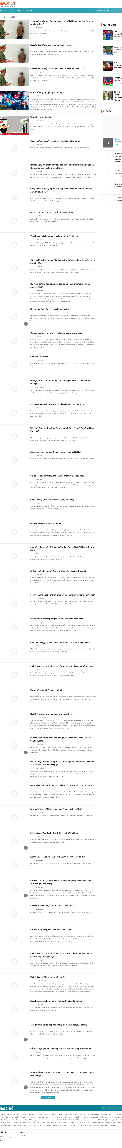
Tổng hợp (22, 1135)
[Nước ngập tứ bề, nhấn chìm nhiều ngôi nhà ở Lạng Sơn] (108, 142)
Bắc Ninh (73, 1125)
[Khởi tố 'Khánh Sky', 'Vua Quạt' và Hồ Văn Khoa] (14, 913)
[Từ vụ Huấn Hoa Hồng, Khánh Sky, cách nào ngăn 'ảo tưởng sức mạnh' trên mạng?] (14, 1080)
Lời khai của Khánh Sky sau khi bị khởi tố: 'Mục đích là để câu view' (61, 785)
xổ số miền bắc (16, 1122)
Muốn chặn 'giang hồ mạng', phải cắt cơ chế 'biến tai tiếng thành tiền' (62, 595)
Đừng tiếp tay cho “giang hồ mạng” (46, 93)
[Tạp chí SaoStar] (116, 71)
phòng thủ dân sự (84, 1114)
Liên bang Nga (50, 1120)
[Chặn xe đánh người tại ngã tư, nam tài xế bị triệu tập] (14, 149)
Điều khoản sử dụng (5, 1137)
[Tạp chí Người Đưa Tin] (116, 165)
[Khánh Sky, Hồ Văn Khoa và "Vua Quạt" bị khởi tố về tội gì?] (14, 864)
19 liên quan (39, 290)
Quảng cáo (3, 1141)
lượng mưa (88, 1125)
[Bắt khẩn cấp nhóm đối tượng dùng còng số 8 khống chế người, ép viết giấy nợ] (108, 95)
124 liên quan (41, 120)
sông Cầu (39, 1114)
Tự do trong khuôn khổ (40, 117)
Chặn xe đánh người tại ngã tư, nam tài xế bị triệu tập (55, 141)
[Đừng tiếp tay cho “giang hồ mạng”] (14, 100)
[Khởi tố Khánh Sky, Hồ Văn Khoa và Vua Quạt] (14, 937)
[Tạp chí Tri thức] (31, 503)
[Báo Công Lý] (32, 144)
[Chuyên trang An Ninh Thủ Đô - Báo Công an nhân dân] (31, 435)
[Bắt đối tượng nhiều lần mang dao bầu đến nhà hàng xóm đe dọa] (14, 1056)
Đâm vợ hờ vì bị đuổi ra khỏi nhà (45, 523)
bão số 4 (41, 1125)
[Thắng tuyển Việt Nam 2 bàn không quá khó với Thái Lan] (108, 81)
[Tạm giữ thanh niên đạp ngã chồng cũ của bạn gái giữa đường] (14, 1032)
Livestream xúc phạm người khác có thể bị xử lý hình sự (56, 1001)
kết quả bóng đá (103, 1120)
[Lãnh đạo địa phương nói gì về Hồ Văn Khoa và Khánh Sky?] (14, 626)
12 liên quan (38, 646)
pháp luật (53, 1114)
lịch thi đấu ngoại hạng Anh (95, 1122)
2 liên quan (39, 27)
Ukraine (93, 1120)
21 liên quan (39, 144)
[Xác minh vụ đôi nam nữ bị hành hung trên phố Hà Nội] (14, 460)
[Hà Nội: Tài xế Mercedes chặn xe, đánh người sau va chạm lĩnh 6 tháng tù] (14, 388)
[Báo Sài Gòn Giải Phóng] (32, 240)
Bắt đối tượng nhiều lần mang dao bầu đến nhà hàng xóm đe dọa (60, 1049)
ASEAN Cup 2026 (74, 1120)
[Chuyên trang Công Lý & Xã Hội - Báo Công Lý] (31, 48)
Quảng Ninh (17, 1125)
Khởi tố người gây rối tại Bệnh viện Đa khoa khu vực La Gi (57, 69)
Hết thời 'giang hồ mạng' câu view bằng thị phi (52, 714)
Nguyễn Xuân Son (39, 1120)
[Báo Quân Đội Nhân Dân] (33, 360)
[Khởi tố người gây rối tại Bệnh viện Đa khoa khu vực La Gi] (14, 76)
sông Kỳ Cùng (117, 1114)
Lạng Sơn (86, 1117)
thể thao (36, 1122)
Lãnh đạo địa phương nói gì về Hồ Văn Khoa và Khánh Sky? (57, 619)
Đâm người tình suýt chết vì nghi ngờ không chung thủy (56, 333)
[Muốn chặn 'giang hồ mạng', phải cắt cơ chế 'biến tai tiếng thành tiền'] (14, 603)
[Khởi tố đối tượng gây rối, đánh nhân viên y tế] (14, 53)
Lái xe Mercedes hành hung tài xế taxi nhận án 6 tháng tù (57, 404)
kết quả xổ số (24, 1117)
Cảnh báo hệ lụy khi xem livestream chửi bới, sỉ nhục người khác (60, 643)
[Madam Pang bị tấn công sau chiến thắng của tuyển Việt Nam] (108, 66)
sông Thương (27, 1122)
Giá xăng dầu (85, 1120)
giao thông (94, 1117)
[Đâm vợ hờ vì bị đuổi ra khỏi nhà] (14, 531)
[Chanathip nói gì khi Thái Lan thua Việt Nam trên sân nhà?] (108, 50)
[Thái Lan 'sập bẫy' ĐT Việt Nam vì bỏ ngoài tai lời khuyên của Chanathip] (108, 35)
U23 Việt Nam (5, 1122)
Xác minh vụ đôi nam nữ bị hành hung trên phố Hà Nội (55, 452)
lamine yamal (45, 1122)
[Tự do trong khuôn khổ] (14, 125)
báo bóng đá (95, 1114)
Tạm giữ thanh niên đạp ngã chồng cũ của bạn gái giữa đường (58, 1025)
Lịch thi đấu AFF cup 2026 (24, 1120)
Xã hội (3, 1114)
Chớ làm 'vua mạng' (39, 357)
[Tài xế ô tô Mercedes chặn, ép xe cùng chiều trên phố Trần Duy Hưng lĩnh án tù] (14, 436)
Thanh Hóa (41, 1117)
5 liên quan (39, 171)
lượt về (46, 1114)
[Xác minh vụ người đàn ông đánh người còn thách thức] (108, 201)
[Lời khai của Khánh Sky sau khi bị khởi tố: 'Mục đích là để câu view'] (14, 793)
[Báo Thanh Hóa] (33, 121)
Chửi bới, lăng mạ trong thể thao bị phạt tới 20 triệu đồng (57, 476)
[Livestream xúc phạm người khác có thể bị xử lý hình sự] (14, 1009)
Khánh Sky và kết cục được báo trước (47, 977)
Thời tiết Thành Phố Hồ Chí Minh (61, 1117)
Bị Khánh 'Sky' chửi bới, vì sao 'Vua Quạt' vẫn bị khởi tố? (56, 809)
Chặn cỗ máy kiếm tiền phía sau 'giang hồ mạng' (52, 500)
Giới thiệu (2, 1135)
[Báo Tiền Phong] (32, 290)
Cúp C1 (48, 1117)
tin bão (80, 1125)
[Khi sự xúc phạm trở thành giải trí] (14, 698)
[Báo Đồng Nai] (32, 96)
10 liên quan (40, 387)
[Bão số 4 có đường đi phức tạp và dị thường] (108, 174)
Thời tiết (65, 1125)
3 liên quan (39, 239)
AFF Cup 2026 (81, 1122)
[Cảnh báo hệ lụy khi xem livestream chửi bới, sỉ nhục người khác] (14, 650)
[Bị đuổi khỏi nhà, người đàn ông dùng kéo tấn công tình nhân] (14, 579)
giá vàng (64, 1122)
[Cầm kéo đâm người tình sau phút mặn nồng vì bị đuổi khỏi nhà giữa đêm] (14, 555)
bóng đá (33, 1117)
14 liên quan (39, 1028)
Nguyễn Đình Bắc (111, 1122)
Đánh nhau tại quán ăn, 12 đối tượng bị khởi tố (52, 212)
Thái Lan (71, 1122)
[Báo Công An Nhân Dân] (34, 216)
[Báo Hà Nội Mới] (32, 408)
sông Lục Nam (114, 1120)
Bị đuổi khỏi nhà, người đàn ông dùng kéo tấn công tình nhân (58, 571)
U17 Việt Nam (55, 1122)
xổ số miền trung (6, 1125)
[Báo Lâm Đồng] (32, 72)
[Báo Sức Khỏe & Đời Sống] (32, 28)
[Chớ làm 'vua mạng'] (14, 364)
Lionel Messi (26, 1125)
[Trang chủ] (7, 4)
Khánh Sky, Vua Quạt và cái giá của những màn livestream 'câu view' (61, 666)
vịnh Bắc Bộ (14, 1117)
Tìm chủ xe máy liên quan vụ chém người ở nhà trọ (54, 236)
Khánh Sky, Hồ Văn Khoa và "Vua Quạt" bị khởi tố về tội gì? (57, 857)
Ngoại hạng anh (63, 1114)
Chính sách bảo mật (5, 1139)
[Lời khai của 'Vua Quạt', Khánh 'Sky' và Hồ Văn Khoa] (14, 841)
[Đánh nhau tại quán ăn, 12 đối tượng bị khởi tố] (14, 220)
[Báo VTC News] (33, 598)
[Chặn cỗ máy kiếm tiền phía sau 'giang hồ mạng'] (14, 507)
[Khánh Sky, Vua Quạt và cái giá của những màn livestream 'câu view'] (14, 674)
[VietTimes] (32, 860)
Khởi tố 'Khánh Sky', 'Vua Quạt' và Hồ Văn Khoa (52, 906)
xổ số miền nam (106, 1114)
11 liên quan (39, 455)
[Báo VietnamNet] (32, 195)
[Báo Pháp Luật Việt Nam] (32, 933)
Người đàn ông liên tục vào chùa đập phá (49, 309)
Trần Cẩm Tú (17, 1114)
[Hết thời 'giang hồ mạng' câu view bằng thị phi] (14, 722)
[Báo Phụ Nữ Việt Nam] (33, 717)
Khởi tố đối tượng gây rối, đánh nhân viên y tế (52, 45)
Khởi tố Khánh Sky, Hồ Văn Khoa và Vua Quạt (51, 930)
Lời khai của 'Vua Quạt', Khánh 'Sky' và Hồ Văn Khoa (54, 833)
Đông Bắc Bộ (77, 1117)
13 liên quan (39, 96)
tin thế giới (4, 1117)
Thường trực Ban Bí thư (54, 1125)
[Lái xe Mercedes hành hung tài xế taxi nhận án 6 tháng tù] (14, 412)
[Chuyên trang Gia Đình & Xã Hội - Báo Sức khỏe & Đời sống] (32, 171)
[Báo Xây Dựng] (33, 387)
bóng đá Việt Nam (28, 1114)
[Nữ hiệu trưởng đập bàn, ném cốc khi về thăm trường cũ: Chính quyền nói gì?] (14, 292)
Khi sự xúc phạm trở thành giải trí (46, 690)
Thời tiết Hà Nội (62, 1120)
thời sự (34, 1125)
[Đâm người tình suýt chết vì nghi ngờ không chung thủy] (14, 341)
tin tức (9, 1114)
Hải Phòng (73, 1114)
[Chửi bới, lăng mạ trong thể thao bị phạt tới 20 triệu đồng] (14, 483)
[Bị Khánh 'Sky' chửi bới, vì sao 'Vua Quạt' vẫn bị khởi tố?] (14, 817)
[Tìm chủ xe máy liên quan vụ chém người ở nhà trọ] (14, 244)
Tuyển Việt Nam (104, 1117)
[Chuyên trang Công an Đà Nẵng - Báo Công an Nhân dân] (32, 336)
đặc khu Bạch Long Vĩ (7, 1120)
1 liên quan (40, 72)
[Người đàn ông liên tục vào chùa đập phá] (14, 317)
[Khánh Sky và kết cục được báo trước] (14, 985)
